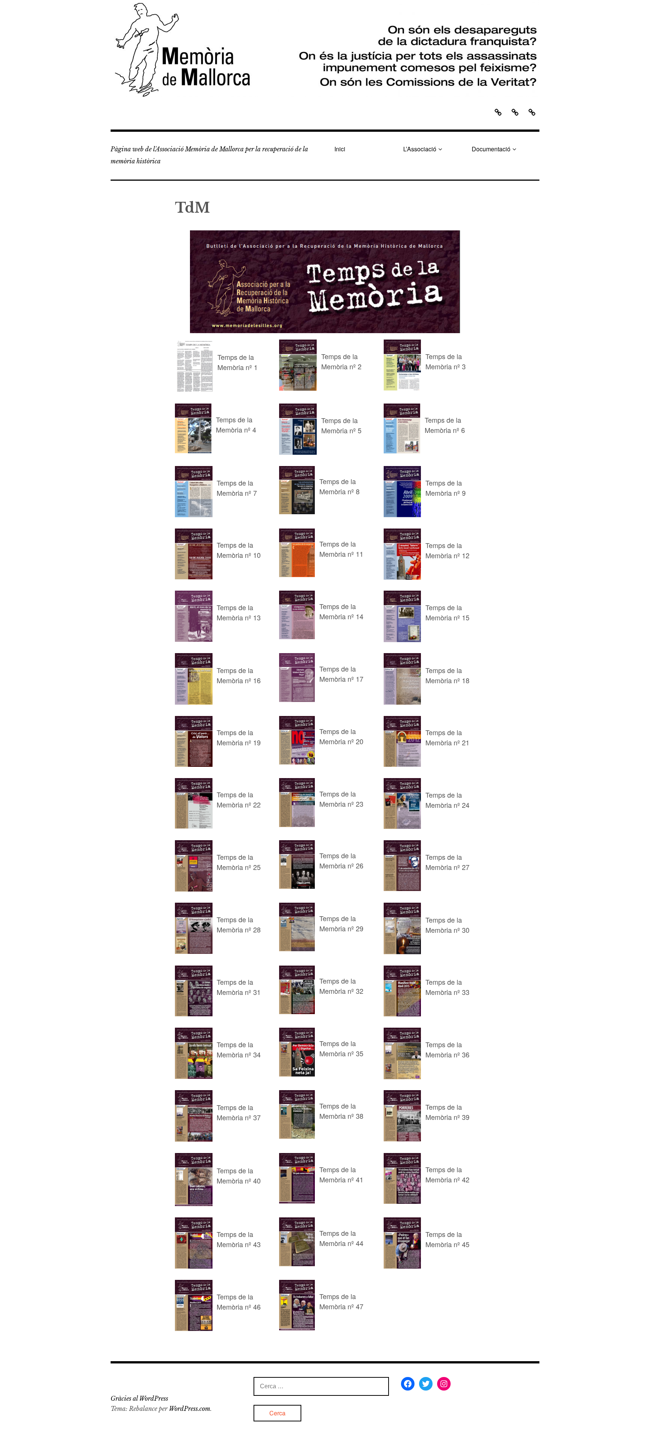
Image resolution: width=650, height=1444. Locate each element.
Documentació (491, 149)
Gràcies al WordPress (139, 1398)
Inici (339, 149)
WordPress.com (189, 1408)
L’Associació (419, 149)
